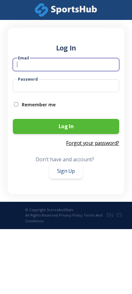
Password (28, 79)
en (111, 214)
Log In (66, 126)
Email (23, 58)
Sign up (66, 170)
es (119, 214)
